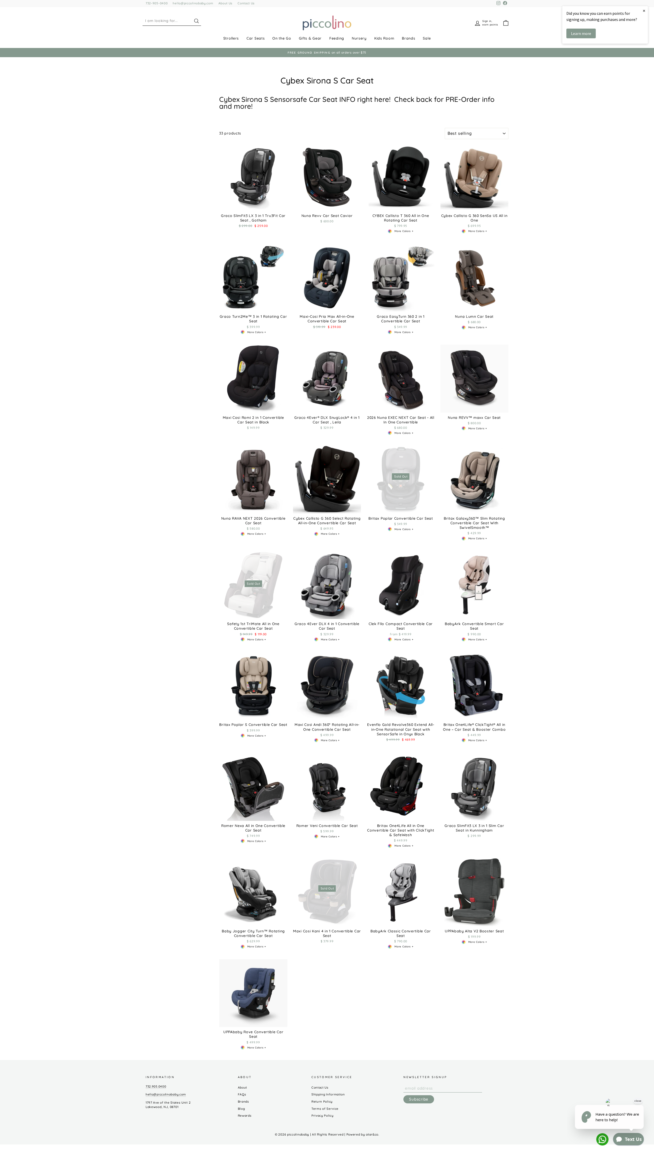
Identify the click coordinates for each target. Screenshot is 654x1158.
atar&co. (372, 1134)
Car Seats (256, 38)
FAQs (242, 1094)
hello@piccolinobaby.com (193, 3)
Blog (241, 1109)
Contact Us (246, 3)
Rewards (245, 1115)
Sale (427, 38)
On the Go (281, 38)
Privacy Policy (322, 1115)
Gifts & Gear (310, 38)
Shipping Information (328, 1094)
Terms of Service (324, 1109)
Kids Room (384, 38)
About (242, 1087)
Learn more (581, 33)
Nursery (359, 38)
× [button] (644, 10)
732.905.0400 (156, 1086)
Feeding (336, 38)
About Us (225, 3)
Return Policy (322, 1101)
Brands (408, 38)
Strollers (231, 38)
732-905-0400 (157, 3)
